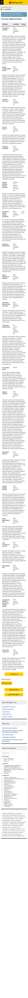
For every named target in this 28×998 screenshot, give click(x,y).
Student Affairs (8, 805)
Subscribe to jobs (6, 683)
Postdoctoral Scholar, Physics (6, 326)
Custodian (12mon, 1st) (5, 100)
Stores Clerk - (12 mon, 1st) (5, 650)
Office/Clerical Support (10, 798)
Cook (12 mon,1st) (4, 127)
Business (7, 784)
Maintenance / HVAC (10, 795)
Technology (7, 806)
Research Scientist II (4, 392)
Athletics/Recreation (9, 783)
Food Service (8, 791)
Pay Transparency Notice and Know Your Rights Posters (12, 740)
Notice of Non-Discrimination (9, 728)
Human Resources (6, 7)
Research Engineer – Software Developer (5, 185)
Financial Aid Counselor (5, 28)
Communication (8, 785)
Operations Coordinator (5, 147)
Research (7, 802)
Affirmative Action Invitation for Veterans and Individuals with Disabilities (12, 731)
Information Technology (11, 794)
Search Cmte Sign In (14, 694)
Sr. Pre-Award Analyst (5, 368)
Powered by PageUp (6, 679)
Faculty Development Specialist (5, 276)
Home (1, 9)
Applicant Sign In (14, 689)
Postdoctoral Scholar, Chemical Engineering (5, 214)
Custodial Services (9, 787)
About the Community (7, 709)
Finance (6, 790)
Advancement (8, 780)
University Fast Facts (7, 716)
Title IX (8, 827)
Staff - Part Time (9, 759)
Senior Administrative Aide (6, 520)
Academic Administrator (10, 777)
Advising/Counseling (10, 781)
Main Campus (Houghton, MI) (12, 768)
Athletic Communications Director (6, 68)
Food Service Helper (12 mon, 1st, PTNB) (6, 304)
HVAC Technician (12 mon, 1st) (6, 544)
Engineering (7, 788)
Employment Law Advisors (8, 737)
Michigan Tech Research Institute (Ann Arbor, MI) (14, 770)
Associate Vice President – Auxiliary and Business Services (5, 603)
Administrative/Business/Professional (14, 779)
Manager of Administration (6, 244)
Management (8, 796)
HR (3, 9)
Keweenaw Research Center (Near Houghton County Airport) (12, 766)
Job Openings (8, 9)
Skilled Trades (8, 803)
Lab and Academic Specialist (4, 487)
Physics (6, 799)
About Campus (6, 711)
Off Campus (7, 772)
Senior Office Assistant (5, 452)
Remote (6, 773)
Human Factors (8, 792)
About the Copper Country (9, 706)
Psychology (7, 801)
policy (22, 830)
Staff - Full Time (9, 758)
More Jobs (13, 674)
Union (6, 761)
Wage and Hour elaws (7, 734)
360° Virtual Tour (6, 714)
